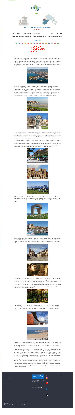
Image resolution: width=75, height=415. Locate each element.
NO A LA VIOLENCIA (8, 379)
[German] (45, 43)
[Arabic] (15, 43)
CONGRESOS (45, 33)
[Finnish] (51, 43)
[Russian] (27, 43)
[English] (33, 43)
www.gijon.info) (27, 55)
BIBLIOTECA (59, 33)
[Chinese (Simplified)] (54, 43)
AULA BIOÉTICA (37, 33)
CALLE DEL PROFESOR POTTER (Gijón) (55, 36)
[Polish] (21, 43)
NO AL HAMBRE (7, 375)
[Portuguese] (39, 43)
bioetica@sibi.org (38, 387)
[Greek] (48, 43)
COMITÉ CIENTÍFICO (27, 33)
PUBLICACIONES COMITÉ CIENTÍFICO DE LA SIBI (21, 36)
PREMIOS (52, 33)
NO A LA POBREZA (7, 377)
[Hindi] (57, 43)
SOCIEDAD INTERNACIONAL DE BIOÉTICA (37, 27)
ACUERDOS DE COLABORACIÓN (39, 36)
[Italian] (30, 43)
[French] (42, 43)
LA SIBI (18, 33)
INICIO (13, 33)
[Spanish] (36, 43)
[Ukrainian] (24, 43)
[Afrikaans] (18, 43)
